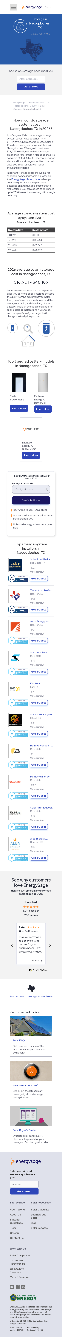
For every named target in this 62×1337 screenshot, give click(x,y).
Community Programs (17, 1270)
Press (13, 1227)
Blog (34, 1222)
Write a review (37, 571)
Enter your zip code (22, 483)
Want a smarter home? (25, 1085)
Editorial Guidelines (16, 1221)
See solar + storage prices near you (31, 71)
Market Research (20, 1277)
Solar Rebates (39, 1227)
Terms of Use (16, 1327)
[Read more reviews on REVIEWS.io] (38, 970)
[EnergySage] (25, 1163)
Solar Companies (20, 1255)
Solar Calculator (40, 1209)
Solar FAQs (19, 1040)
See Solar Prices (31, 500)
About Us (15, 1214)
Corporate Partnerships (17, 1262)
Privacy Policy (33, 1327)
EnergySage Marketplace (25, 179)
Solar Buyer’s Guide (24, 1130)
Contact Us (17, 1238)
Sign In (48, 6)
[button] (12, 945)
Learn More (19, 408)
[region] (31, 945)
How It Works (17, 1209)
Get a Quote (38, 578)
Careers (15, 1232)
